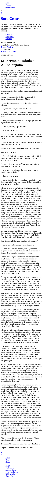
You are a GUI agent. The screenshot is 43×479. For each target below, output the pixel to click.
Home (8, 462)
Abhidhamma (10, 7)
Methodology (10, 468)
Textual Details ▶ (7, 47)
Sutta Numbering (12, 472)
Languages (7, 49)
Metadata (9, 39)
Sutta (7, 3)
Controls (9, 35)
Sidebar (18, 45)
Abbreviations (11, 470)
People (8, 466)
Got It (4, 30)
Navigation (10, 37)
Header (26, 45)
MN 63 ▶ (12, 51)
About (8, 458)
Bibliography (10, 474)
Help (7, 460)
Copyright (9, 476)
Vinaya (8, 5)
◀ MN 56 (4, 51)
